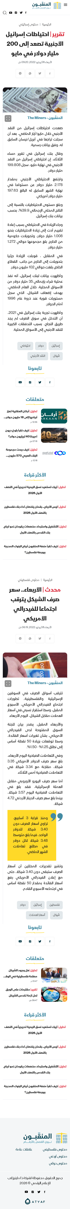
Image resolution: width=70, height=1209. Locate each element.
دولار (41, 346)
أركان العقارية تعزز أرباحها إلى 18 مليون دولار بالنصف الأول (21, 417)
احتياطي (25, 346)
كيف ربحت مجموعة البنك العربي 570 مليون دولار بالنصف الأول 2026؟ (21, 456)
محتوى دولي (58, 1163)
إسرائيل (56, 346)
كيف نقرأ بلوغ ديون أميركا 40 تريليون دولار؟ (21, 434)
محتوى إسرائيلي (28, 25)
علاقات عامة (24, 1149)
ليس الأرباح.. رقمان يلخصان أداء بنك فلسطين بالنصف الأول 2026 (35, 510)
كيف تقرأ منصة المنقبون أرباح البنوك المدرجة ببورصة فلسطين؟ (35, 549)
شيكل (56, 356)
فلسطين (54, 905)
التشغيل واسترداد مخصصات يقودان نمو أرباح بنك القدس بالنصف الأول (35, 530)
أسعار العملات (37, 915)
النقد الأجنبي (37, 356)
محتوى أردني (58, 1156)
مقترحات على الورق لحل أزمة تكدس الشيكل (21, 993)
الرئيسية (46, 25)
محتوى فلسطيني (28, 580)
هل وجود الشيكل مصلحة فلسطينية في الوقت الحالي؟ (20, 976)
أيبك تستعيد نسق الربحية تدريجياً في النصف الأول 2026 (35, 490)
